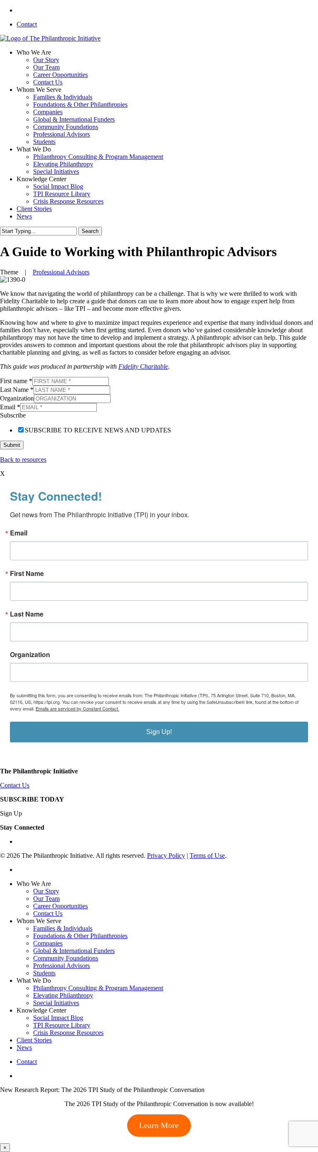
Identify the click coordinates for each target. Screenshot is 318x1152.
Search (90, 231)
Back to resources (23, 459)
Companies (48, 943)
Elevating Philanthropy (63, 995)
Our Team (46, 898)
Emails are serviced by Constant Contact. (77, 708)
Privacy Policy (166, 855)
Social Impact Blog (58, 1017)
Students (44, 973)
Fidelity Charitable (143, 366)
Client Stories (34, 1040)
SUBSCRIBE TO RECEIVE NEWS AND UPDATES (98, 430)
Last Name (17, 389)
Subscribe (13, 415)
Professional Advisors (61, 272)
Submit (11, 445)
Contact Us (14, 785)
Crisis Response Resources (68, 1032)
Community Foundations (65, 958)
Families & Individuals (62, 928)
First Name (27, 573)
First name (16, 380)
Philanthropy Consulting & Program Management (98, 987)
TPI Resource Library (61, 1025)
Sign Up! (159, 731)
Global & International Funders (74, 950)
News (24, 1047)
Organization (17, 398)
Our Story (46, 891)
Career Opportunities (60, 906)
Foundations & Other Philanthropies (80, 935)
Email (10, 406)
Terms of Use (207, 855)
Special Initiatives (56, 1002)
